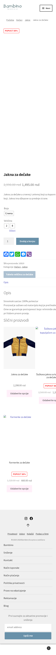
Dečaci (19, 20)
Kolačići (30, 533)
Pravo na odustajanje (15, 590)
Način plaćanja (11, 575)
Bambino (8, 545)
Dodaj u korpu (27, 241)
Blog (6, 605)
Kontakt (8, 560)
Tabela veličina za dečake (19, 274)
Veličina (8, 220)
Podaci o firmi (42, 533)
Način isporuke (11, 567)
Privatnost (12, 533)
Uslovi (22, 533)
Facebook (31, 518)
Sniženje (8, 552)
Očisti (12, 230)
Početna (10, 20)
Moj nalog (9, 649)
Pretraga (28, 649)
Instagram (26, 518)
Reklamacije (10, 598)
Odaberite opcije (19, 393)
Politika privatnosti (14, 582)
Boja (6, 208)
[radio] (9, 213)
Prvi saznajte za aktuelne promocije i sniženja (28, 617)
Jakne (27, 20)
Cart (43, 647)
